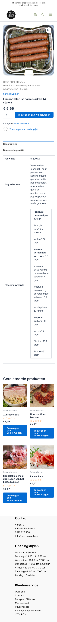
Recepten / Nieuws (25, 599)
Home (6, 82)
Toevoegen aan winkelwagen (34, 114)
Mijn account (22, 603)
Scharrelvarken (18, 85)
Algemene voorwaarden (28, 610)
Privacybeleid (22, 606)
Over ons (20, 591)
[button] (42, 15)
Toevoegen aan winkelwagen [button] (14, 430)
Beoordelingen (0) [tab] (13, 150)
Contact (19, 595)
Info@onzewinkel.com (27, 536)
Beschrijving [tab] (10, 144)
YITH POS (20, 614)
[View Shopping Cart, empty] (31, 14)
